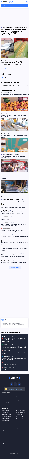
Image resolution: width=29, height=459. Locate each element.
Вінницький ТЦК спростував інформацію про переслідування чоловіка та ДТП (12, 231)
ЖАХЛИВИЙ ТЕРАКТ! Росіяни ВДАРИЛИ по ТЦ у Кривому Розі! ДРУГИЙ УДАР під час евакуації (14, 346)
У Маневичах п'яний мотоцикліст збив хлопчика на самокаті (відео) (13, 218)
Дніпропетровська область (21, 410)
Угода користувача (6, 443)
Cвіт (16, 394)
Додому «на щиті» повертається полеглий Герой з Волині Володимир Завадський (13, 225)
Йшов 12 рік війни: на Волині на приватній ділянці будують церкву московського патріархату (13, 212)
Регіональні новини (11, 2)
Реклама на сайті (5, 439)
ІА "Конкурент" (6, 216)
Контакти (4, 447)
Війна (17, 396)
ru (24, 2)
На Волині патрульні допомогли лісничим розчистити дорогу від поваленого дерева (14, 243)
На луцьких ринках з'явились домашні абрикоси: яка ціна (15, 95)
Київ (12, 356)
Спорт (17, 398)
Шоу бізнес (4, 396)
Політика (3, 394)
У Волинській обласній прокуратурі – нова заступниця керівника (14, 249)
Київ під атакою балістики (8, 369)
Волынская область (23, 27)
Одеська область (19, 418)
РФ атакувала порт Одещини (9, 364)
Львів (3, 432)
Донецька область (5, 412)
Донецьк (17, 432)
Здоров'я (17, 400)
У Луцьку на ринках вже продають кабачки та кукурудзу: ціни (13, 177)
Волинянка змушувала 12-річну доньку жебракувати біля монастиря (14, 237)
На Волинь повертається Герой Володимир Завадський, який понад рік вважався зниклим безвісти (13, 256)
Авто (3, 400)
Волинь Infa (5, 234)
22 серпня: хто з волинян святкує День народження (14, 201)
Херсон (3, 436)
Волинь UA (5, 210)
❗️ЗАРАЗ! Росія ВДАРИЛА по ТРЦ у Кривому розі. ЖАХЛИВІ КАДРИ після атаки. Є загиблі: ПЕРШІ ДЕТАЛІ (13, 340)
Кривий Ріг (11, 336)
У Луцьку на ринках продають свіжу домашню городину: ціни (13, 157)
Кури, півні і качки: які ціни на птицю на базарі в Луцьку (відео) (13, 115)
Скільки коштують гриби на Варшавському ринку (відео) (14, 136)
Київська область (19, 416)
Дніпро (3, 430)
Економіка (4, 404)
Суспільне (5, 204)
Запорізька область (19, 414)
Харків (3, 428)
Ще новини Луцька (14, 267)
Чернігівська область (6, 420)
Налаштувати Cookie (6, 451)
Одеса (14, 362)
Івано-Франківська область (7, 416)
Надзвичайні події (5, 402)
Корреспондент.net (7, 228)
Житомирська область (20, 412)
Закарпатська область (6, 414)
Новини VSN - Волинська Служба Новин (11, 199)
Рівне (17, 426)
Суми (9, 350)
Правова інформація (6, 445)
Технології (18, 402)
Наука (3, 398)
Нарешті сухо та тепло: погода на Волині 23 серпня (13, 262)
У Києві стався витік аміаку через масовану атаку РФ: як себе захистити (14, 359)
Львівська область (5, 418)
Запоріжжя (18, 428)
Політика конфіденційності (7, 441)
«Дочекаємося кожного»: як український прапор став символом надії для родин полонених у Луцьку (14, 206)
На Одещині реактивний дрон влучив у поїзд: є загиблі (14, 352)
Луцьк (11, 92)
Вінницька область (5, 410)
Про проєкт (4, 449)
